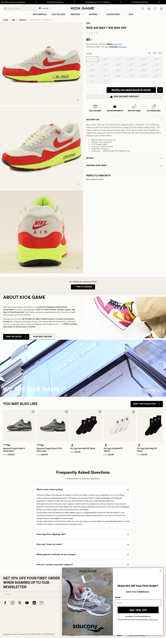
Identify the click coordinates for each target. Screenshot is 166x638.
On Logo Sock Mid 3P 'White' (113, 449)
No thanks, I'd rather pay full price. (138, 616)
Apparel (93, 14)
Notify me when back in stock (131, 90)
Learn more (117, 44)
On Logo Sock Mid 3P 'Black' (82, 448)
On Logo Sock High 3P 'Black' (147, 449)
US (155, 53)
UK (149, 53)
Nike (13, 20)
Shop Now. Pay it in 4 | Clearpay (88, 2)
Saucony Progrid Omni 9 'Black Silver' (14, 449)
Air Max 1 (23, 20)
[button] (77, 14)
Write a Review (85, 287)
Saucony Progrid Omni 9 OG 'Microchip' (49, 449)
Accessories (113, 14)
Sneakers (75, 14)
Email (117, 597)
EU (160, 53)
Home (5, 20)
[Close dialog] (160, 571)
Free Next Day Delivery (45, 2)
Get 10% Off (138, 610)
